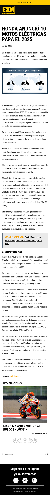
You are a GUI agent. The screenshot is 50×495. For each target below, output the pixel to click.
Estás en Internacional (24, 3)
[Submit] (46, 454)
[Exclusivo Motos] (12, 10)
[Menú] (46, 10)
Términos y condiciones (19, 488)
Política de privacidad (32, 488)
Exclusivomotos (15, 376)
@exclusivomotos (25, 474)
